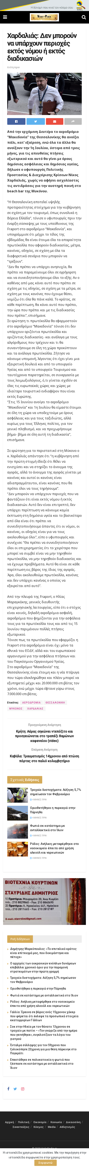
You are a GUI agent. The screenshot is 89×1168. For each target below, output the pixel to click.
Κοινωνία (56, 1122)
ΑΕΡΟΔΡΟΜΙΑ (31, 702)
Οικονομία (39, 1122)
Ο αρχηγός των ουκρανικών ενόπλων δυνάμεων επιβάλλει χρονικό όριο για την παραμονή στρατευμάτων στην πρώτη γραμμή (43, 967)
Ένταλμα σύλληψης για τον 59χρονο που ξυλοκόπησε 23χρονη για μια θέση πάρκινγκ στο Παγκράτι (43, 1049)
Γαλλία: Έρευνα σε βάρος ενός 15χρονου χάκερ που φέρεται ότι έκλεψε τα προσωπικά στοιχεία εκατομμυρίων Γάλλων (44, 1016)
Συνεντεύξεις (21, 1126)
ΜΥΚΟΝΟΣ (16, 708)
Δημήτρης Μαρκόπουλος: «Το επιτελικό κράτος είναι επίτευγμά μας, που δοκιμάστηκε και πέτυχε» (43, 953)
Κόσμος (39, 1126)
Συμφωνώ (45, 1162)
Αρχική (9, 1122)
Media (51, 1126)
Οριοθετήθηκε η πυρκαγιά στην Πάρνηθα (38, 988)
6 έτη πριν (13, 67)
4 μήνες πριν (39, 799)
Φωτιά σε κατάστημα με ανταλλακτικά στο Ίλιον (44, 995)
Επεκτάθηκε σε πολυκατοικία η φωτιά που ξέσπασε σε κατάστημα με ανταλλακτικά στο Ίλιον (41, 1063)
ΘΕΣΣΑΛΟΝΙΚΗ (55, 702)
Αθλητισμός (67, 1126)
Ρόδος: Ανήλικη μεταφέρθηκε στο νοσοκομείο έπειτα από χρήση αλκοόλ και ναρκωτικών (54, 848)
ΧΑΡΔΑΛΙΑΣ (35, 708)
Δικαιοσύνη (73, 1122)
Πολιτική (23, 1122)
